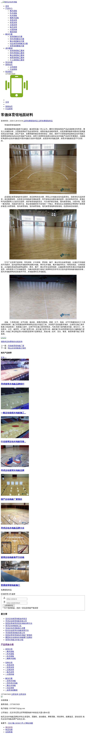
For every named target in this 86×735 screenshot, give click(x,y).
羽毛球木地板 (11, 683)
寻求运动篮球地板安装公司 (16, 621)
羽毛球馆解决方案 (17, 39)
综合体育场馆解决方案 (19, 43)
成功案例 (9, 48)
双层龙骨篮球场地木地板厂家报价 (18, 635)
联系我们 (9, 72)
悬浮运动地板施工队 (13, 626)
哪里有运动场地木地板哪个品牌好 (18, 637)
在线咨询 (18, 342)
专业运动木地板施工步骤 (15, 628)
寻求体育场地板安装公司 (15, 633)
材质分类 (9, 649)
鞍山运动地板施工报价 (17, 348)
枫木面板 (13, 11)
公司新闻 (13, 67)
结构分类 (9, 663)
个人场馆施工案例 (17, 60)
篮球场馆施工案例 (17, 51)
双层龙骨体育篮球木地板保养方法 (18, 623)
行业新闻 (13, 69)
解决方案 (9, 34)
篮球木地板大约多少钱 (14, 640)
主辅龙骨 (13, 25)
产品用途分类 (7, 644)
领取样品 (4, 342)
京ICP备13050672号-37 (17, 723)
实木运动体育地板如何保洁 (16, 619)
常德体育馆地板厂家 (16, 346)
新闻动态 (9, 65)
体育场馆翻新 (11, 690)
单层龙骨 (13, 20)
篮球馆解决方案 (16, 36)
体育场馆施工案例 (17, 58)
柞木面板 (13, 13)
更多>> (3, 357)
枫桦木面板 (14, 18)
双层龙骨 (13, 22)
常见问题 (9, 62)
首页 (7, 6)
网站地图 (29, 723)
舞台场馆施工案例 (17, 55)
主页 (7, 102)
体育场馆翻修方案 (17, 46)
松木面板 (13, 15)
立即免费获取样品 (30, 121)
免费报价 (11, 342)
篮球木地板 (10, 681)
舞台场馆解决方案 (17, 41)
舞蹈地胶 (13, 32)
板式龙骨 (13, 27)
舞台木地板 (10, 685)
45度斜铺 (13, 29)
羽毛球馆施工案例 (17, 53)
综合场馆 (9, 688)
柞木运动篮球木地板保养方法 (17, 630)
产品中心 (9, 8)
